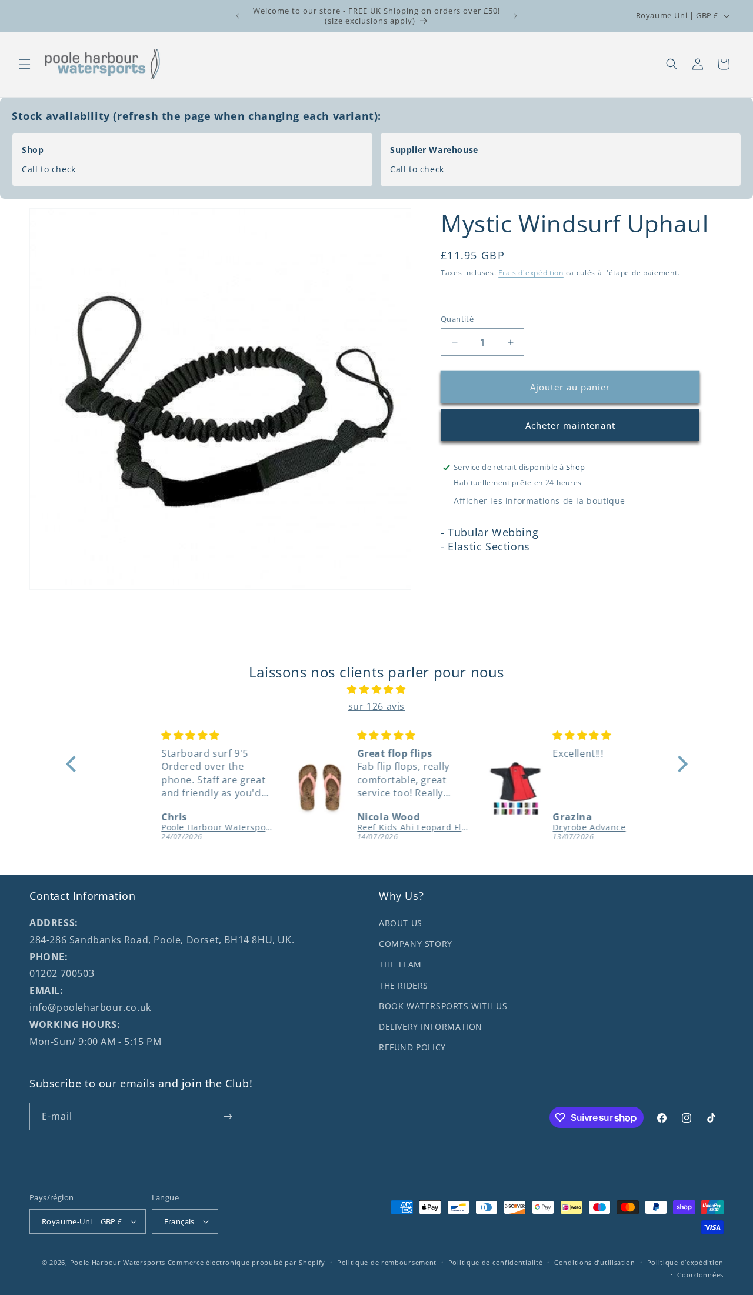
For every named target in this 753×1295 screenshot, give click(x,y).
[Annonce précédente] (238, 16)
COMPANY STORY (415, 943)
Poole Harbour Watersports (118, 1262)
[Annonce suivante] (515, 16)
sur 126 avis (376, 706)
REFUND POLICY (412, 1047)
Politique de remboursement (387, 1262)
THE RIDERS (403, 985)
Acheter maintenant (570, 425)
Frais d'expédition (531, 273)
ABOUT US (400, 923)
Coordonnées (700, 1274)
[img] (377, 689)
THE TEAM (400, 964)
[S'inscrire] (228, 1116)
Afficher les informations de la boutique (539, 500)
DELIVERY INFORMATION (430, 1026)
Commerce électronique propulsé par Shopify (246, 1262)
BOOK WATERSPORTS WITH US (443, 1006)
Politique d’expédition (685, 1262)
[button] (25, 64)
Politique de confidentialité (495, 1262)
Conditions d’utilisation (594, 1262)
